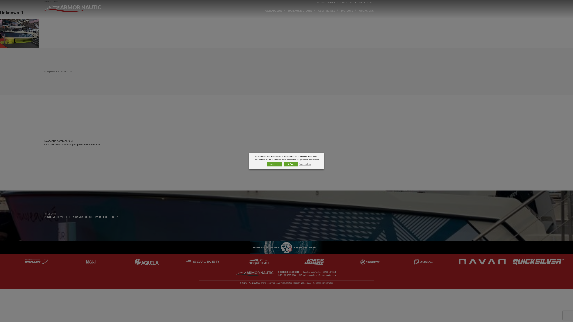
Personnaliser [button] (305, 164)
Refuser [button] (291, 164)
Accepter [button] (274, 164)
